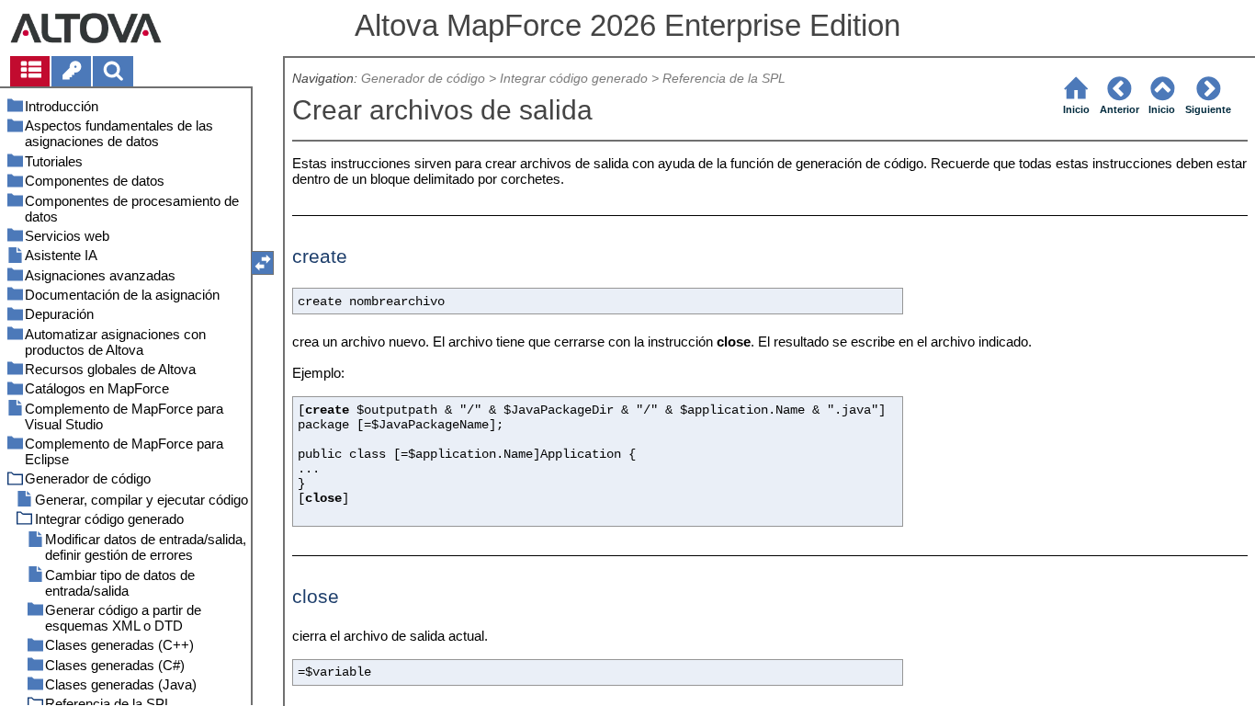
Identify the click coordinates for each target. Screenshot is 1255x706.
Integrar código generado (574, 78)
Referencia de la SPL (724, 78)
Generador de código (423, 78)
